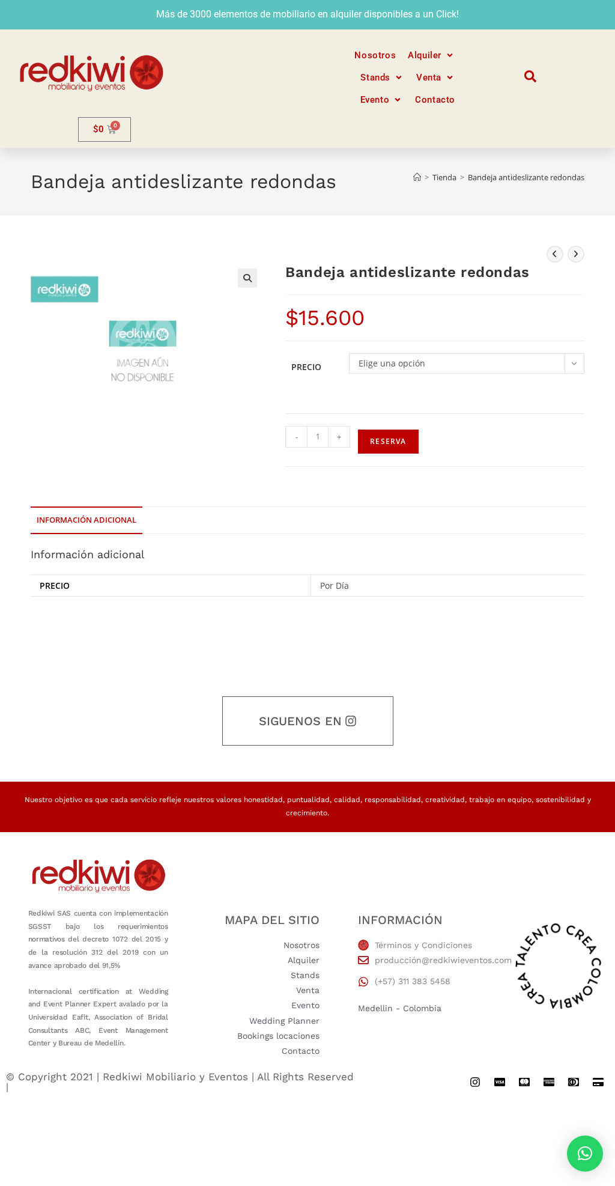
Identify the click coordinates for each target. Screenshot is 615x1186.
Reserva (388, 441)
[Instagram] (475, 1082)
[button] (431, 55)
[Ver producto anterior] (555, 254)
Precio (306, 367)
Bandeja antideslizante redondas (526, 177)
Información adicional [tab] (86, 520)
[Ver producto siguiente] (576, 254)
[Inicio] (417, 177)
